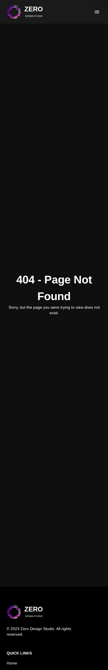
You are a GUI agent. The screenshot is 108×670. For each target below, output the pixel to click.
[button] (25, 11)
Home (12, 663)
